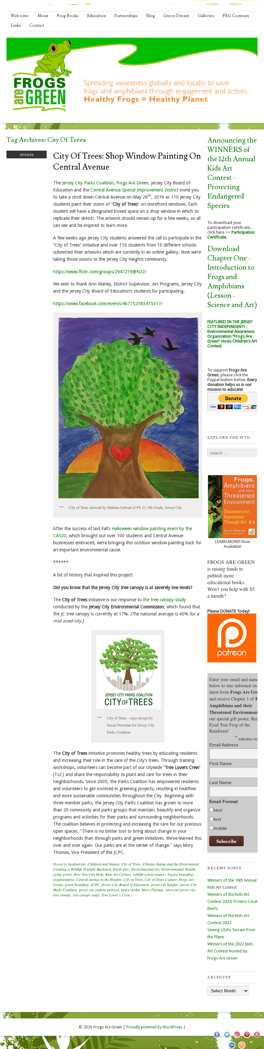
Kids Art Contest (118, 874)
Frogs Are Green (132, 182)
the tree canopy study (164, 599)
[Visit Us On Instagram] (237, 1037)
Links (16, 25)
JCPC (94, 884)
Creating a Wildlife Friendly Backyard (82, 869)
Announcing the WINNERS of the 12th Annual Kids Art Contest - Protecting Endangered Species (232, 173)
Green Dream (176, 15)
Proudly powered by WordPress (154, 1027)
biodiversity (77, 863)
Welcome (20, 15)
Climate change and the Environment (171, 863)
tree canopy (62, 894)
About (42, 15)
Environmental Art (145, 869)
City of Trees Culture (161, 879)
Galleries (206, 15)
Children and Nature (103, 863)
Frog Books (68, 15)
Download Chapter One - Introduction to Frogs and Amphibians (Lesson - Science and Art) (232, 277)
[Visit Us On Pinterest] (247, 1037)
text (217, 819)
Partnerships (126, 15)
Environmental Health (178, 869)
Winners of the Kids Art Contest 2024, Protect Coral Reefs (232, 901)
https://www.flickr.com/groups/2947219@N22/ (99, 271)
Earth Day (121, 869)
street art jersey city (180, 889)
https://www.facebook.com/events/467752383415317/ (108, 303)
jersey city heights (164, 884)
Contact (36, 25)
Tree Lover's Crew (115, 894)
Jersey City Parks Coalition (88, 182)
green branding (77, 884)
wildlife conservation (148, 874)
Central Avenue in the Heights (99, 879)
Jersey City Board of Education (125, 884)
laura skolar (130, 889)
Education (96, 15)
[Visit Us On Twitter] (227, 1037)
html (217, 810)
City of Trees (131, 863)
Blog (150, 15)
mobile (220, 828)
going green (62, 874)
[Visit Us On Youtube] (257, 1037)
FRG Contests (235, 15)
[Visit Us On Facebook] (217, 1037)
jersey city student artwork (99, 889)
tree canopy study (86, 894)
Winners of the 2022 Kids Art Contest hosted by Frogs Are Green (230, 950)
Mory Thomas (153, 889)
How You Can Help (88, 874)
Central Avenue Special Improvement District (134, 189)
